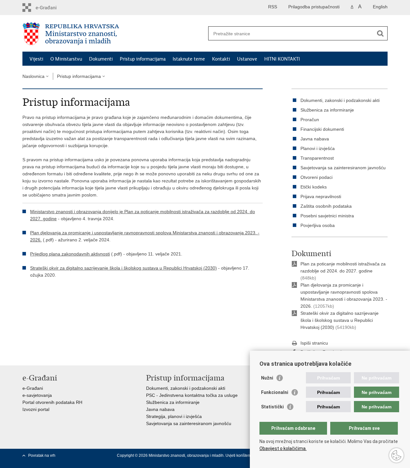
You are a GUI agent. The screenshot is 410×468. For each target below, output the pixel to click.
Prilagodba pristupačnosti (314, 6)
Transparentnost (317, 158)
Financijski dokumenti (322, 129)
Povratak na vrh (41, 455)
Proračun (309, 119)
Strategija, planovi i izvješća (174, 416)
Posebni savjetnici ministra (327, 215)
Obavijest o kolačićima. (283, 448)
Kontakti (221, 59)
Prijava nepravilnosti (320, 196)
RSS (272, 6)
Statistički (272, 406)
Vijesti (36, 59)
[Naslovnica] (113, 33)
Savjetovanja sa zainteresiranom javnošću (343, 167)
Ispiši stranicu (314, 343)
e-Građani (32, 388)
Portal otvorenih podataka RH (52, 402)
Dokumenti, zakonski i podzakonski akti (340, 100)
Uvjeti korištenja (240, 455)
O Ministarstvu (66, 59)
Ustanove (247, 59)
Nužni (267, 377)
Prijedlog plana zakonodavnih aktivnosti (70, 253)
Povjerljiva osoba (317, 225)
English (380, 6)
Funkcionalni (274, 392)
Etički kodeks (313, 186)
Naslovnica (33, 76)
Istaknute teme (189, 59)
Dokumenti (101, 59)
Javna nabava (314, 138)
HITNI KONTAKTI (282, 59)
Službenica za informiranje (327, 110)
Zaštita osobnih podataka (326, 206)
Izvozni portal (35, 409)
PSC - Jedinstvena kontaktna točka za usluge (192, 395)
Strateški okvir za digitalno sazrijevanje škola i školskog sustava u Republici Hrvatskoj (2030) (123, 268)
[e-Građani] (49, 7)
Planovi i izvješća (317, 148)
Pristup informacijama (143, 59)
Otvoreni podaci (316, 177)
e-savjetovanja (37, 395)
